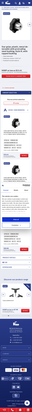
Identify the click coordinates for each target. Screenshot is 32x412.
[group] (16, 299)
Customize (15, 225)
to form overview (9, 87)
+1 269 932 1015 (17, 340)
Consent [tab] (6, 190)
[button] (29, 24)
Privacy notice (20, 403)
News (4, 347)
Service (5, 360)
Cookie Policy (12, 405)
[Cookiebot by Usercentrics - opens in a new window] (23, 185)
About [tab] (26, 190)
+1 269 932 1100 (17, 337)
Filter (17, 103)
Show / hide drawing (16, 110)
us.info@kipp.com (17, 342)
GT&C (14, 403)
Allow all (16, 219)
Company (6, 353)
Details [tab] (16, 190)
